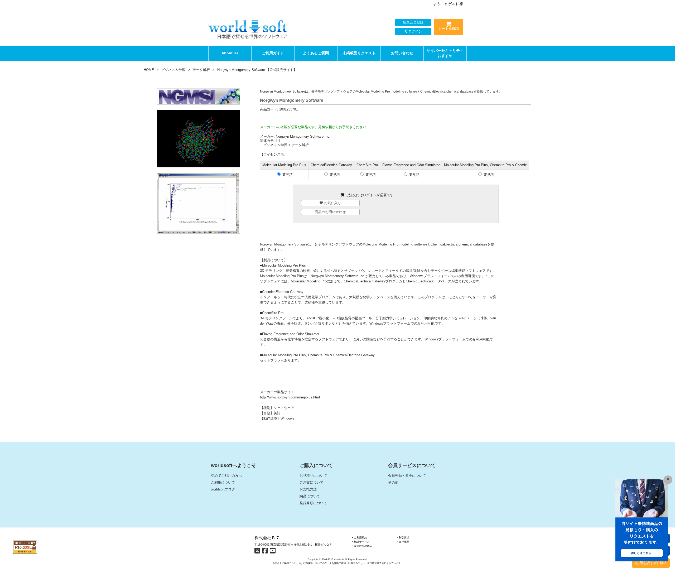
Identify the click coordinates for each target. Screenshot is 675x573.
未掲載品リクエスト (359, 53)
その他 (393, 482)
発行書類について (313, 503)
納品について (310, 496)
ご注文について (312, 482)
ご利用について (223, 482)
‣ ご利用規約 (359, 537)
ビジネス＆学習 (173, 70)
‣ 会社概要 (403, 541)
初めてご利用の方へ (226, 476)
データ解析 (201, 70)
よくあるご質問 (316, 53)
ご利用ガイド (273, 53)
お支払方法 (308, 489)
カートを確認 (448, 29)
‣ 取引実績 (403, 537)
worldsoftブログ (223, 489)
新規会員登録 (413, 22)
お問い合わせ (402, 53)
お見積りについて (313, 476)
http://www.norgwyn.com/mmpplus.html (290, 397)
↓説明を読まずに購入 (650, 563)
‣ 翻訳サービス (361, 541)
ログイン (414, 31)
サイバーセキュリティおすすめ (445, 53)
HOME (149, 70)
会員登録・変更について (407, 476)
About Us (229, 53)
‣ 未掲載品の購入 (362, 546)
